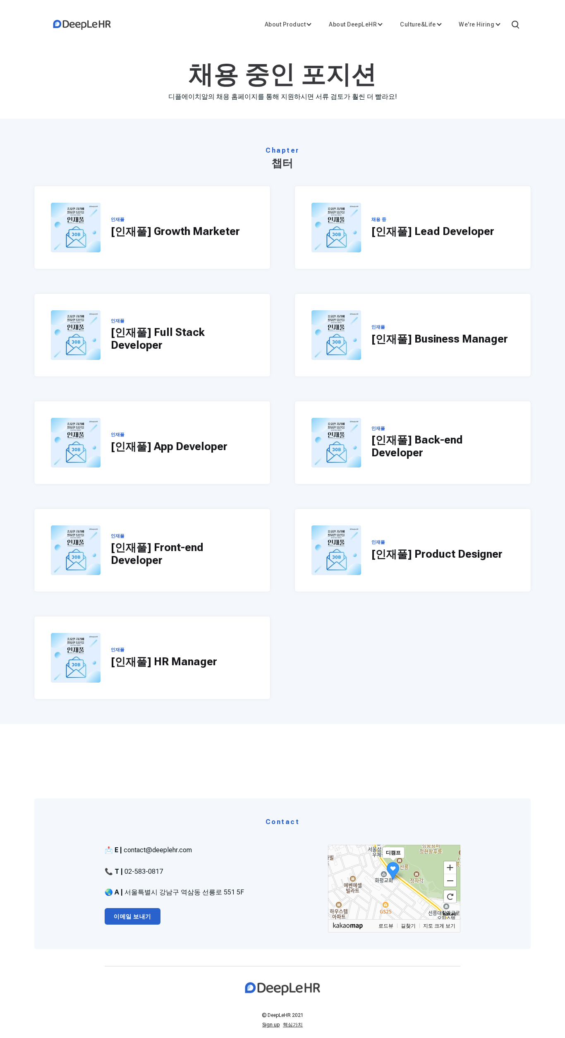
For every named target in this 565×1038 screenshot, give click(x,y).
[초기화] (450, 896)
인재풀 (117, 219)
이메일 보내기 (132, 916)
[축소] (450, 881)
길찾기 (408, 926)
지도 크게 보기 (439, 926)
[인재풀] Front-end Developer (157, 553)
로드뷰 (385, 926)
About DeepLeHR (353, 24)
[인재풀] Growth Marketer (175, 231)
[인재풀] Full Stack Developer (158, 338)
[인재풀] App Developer (169, 446)
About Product (285, 24)
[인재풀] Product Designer (437, 554)
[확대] (450, 867)
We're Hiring (476, 24)
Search (515, 24)
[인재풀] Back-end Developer (417, 446)
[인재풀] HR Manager (164, 661)
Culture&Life (418, 24)
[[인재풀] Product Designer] (336, 550)
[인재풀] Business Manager (439, 339)
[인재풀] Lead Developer (432, 231)
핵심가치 (293, 1025)
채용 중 (378, 219)
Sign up (271, 1025)
